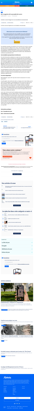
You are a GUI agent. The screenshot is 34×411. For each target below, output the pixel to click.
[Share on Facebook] (26, 22)
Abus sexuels (3, 325)
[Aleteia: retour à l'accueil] (17, 2)
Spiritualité (5, 390)
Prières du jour (6, 252)
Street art (5, 121)
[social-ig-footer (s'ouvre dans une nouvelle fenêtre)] (19, 403)
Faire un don (16, 42)
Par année (23, 388)
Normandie (3, 356)
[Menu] (6, 2)
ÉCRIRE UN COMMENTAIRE (17, 174)
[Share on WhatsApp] (32, 22)
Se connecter (17, 400)
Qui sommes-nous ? (13, 406)
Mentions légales (19, 406)
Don (13, 393)
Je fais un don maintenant (6, 156)
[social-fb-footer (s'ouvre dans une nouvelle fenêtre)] (16, 403)
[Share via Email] (31, 22)
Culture (2, 10)
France (3, 284)
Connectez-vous (20, 170)
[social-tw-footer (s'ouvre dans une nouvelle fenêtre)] (17, 403)
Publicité (14, 394)
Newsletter (14, 388)
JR (11, 57)
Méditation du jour (7, 249)
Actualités (5, 388)
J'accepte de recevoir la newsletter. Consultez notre (13, 141)
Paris (2, 121)
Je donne (16, 5)
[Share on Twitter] (29, 22)
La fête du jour (6, 242)
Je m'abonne (7, 5)
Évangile (4, 245)
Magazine (14, 390)
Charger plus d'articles (17, 205)
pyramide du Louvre (12, 49)
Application (14, 389)
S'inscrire (3, 143)
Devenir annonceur (25, 406)
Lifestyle (5, 389)
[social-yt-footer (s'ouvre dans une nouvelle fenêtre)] (14, 403)
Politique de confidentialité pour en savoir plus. (23, 264)
